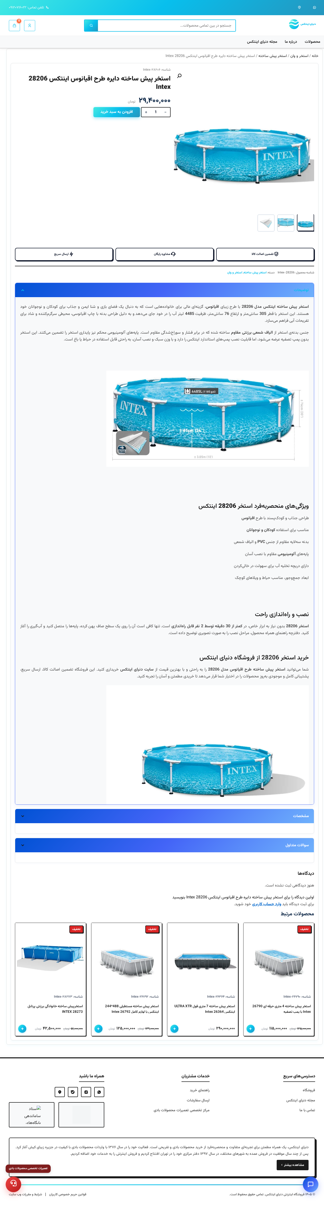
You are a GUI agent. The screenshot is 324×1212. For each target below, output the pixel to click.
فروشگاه (309, 1090)
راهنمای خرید (200, 1090)
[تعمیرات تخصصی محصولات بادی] (13, 1184)
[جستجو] (91, 25)
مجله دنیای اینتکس (262, 42)
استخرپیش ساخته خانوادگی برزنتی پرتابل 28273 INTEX (55, 1009)
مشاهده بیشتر (292, 1165)
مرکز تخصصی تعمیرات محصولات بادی (182, 1110)
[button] (179, 75)
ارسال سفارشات (198, 1100)
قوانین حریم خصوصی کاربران (67, 1194)
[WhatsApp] (99, 1092)
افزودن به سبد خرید (116, 112)
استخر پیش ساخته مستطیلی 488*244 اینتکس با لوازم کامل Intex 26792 (132, 1009)
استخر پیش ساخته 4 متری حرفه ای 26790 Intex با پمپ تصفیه (281, 1009)
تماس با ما (307, 1110)
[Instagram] (86, 1092)
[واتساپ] (314, 7)
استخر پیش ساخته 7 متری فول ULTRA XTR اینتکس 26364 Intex (204, 1009)
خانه (315, 56)
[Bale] (73, 1092)
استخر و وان (299, 56)
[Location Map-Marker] (60, 1092)
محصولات (312, 42)
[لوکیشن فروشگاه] (299, 7)
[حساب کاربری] (29, 25)
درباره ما (291, 42)
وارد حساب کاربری (266, 904)
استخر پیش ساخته (272, 56)
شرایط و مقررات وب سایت (25, 1194)
